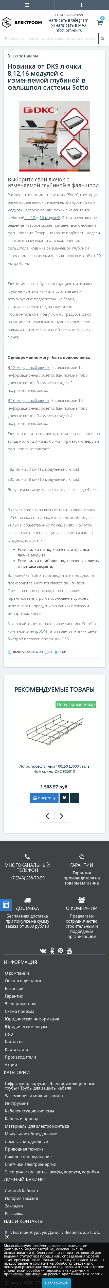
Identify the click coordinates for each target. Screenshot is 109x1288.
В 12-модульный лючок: (29, 367)
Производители (20, 1057)
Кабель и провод (21, 1118)
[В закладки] (64, 798)
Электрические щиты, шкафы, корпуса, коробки (52, 1172)
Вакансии (14, 988)
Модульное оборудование (31, 1134)
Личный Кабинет (21, 1190)
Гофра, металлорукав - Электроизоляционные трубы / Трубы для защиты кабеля (50, 1086)
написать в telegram (68, 20)
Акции (11, 1064)
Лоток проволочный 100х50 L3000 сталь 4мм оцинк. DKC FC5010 (54, 769)
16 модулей (50, 217)
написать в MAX (71, 25)
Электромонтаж (20, 1003)
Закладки (14, 1206)
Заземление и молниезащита (34, 1095)
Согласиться (56, 1282)
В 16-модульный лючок (28, 400)
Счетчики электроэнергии (30, 1164)
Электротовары (23, 56)
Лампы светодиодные (26, 1141)
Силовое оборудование (28, 1156)
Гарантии (14, 996)
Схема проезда (19, 1011)
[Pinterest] (59, 949)
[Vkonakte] (41, 949)
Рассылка (14, 1213)
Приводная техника (24, 1149)
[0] (100, 23)
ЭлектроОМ (36, 631)
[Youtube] (68, 949)
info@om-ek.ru (69, 30)
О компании (17, 973)
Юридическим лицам (26, 1026)
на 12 (30, 217)
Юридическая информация (32, 1019)
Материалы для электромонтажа (37, 1126)
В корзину (46, 797)
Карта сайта (16, 1049)
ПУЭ (9, 1034)
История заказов (21, 1198)
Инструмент (16, 1103)
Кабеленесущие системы (29, 1111)
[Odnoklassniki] (50, 949)
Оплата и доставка (23, 981)
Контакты (14, 1042)
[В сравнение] (74, 798)
